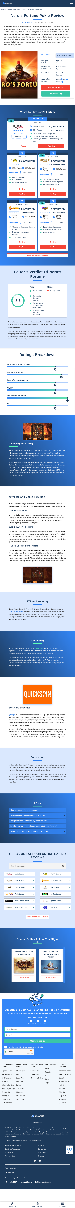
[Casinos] (38, 1021)
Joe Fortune (55, 887)
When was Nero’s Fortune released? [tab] (24, 810)
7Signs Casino (20, 887)
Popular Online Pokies (7, 1065)
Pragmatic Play (64, 1081)
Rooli (18, 1074)
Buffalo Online (7, 1103)
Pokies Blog (42, 1152)
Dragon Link (6, 1092)
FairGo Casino (56, 874)
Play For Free (54, 94)
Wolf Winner (20, 1096)
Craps (47, 1083)
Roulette (48, 1072)
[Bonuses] (31, 1021)
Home (3, 9)
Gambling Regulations (12, 1149)
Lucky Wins (20, 1078)
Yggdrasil (62, 1099)
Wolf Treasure (7, 1078)
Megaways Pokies (36, 1078)
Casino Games (50, 1064)
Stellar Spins (20, 1071)
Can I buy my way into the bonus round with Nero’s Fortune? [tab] (33, 826)
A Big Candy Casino (22, 901)
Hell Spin (54, 907)
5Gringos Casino (56, 880)
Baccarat (48, 1079)
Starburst (5, 1081)
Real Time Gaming (65, 1074)
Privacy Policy (10, 1156)
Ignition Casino (56, 901)
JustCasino (20, 1088)
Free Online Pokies (13, 9)
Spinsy (18, 1085)
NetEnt (61, 1085)
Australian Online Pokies (36, 1065)
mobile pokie (39, 648)
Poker (47, 1068)
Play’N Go (62, 1096)
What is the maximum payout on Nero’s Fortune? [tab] (29, 831)
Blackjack (48, 1075)
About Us (41, 1145)
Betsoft (61, 1078)
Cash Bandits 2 (7, 1099)
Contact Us (42, 1149)
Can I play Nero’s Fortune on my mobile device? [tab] (28, 821)
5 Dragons (5, 1096)
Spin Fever (20, 1099)
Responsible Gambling (13, 1145)
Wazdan (62, 1088)
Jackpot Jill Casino (21, 907)
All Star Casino (56, 894)
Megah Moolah (7, 1074)
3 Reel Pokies (35, 1071)
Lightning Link (7, 1071)
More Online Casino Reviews (37, 255)
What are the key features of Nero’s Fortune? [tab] (27, 815)
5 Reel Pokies (35, 1074)
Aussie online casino (16, 612)
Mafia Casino (19, 874)
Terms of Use (9, 1152)
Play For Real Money (55, 87)
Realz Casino (19, 880)
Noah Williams (27, 22)
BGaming (62, 1092)
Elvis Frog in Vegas (8, 1088)
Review (23, 146)
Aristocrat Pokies (65, 1071)
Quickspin (12, 715)
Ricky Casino (19, 894)
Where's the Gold (8, 1085)
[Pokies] (44, 1021)
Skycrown (19, 1092)
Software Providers (62, 1065)
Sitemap (41, 1156)
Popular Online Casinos (21, 1065)
